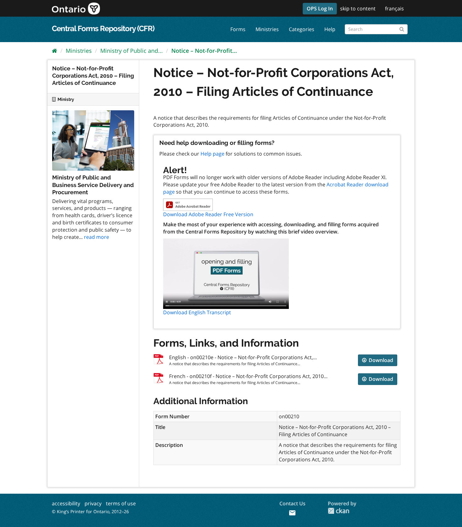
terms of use (121, 503)
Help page (212, 153)
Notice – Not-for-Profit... (204, 50)
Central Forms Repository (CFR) (103, 28)
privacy (93, 503)
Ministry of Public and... (131, 50)
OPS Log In (320, 8)
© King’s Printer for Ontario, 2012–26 (90, 511)
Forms (237, 29)
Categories (301, 29)
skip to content (358, 8)
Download (380, 360)
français (394, 8)
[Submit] (401, 28)
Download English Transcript (197, 312)
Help (329, 29)
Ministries (267, 29)
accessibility (66, 503)
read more (96, 236)
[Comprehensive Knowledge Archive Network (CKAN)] (338, 511)
